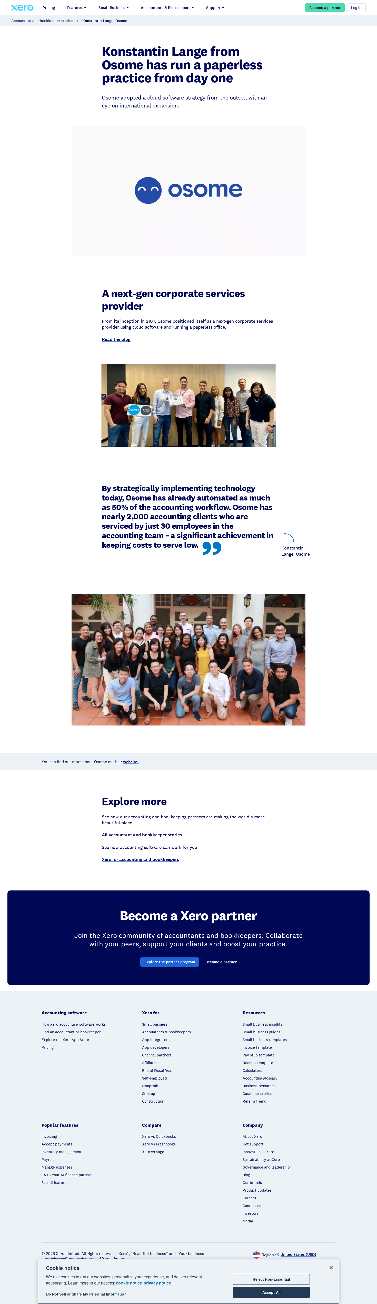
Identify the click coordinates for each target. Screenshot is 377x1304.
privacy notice (157, 1283)
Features (75, 7)
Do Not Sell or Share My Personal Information (86, 1294)
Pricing (49, 7)
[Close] (331, 1267)
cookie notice (129, 1283)
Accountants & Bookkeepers (165, 7)
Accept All (271, 1292)
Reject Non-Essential (271, 1279)
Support (213, 7)
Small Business (111, 7)
